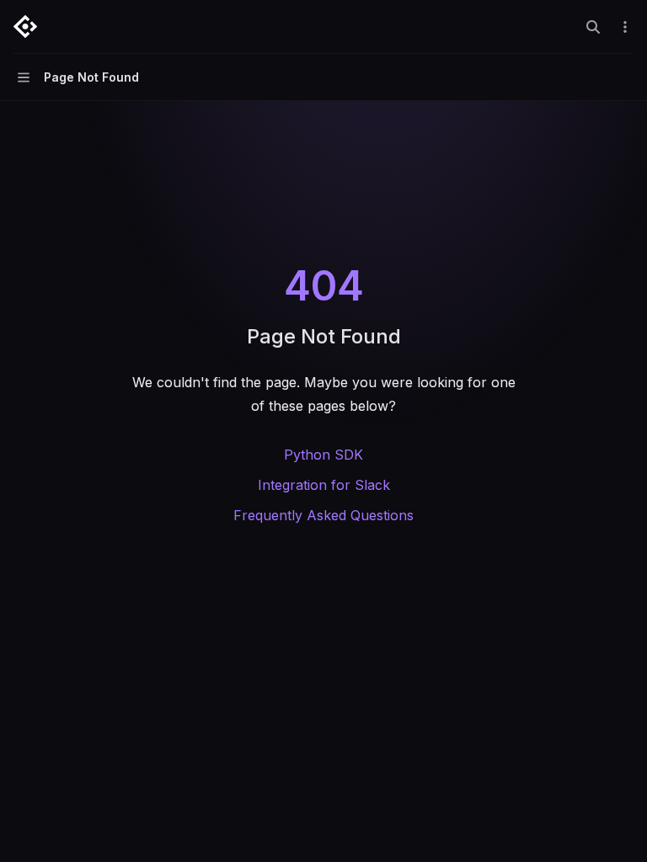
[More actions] (625, 27)
